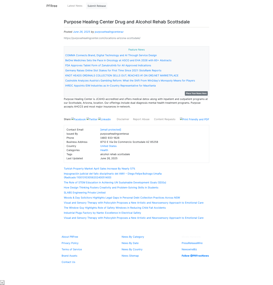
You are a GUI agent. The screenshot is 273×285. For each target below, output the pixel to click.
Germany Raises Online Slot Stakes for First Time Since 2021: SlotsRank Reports (113, 70)
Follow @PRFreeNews (195, 255)
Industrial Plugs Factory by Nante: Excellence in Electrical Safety (102, 212)
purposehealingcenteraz (109, 31)
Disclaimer (123, 119)
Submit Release (97, 5)
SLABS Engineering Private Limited (85, 192)
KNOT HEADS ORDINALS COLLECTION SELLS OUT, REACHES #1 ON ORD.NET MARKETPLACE (122, 75)
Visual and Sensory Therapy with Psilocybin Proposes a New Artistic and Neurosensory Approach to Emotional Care (133, 202)
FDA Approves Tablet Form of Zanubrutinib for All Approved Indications (108, 65)
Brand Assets (69, 255)
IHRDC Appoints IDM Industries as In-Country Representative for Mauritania (110, 85)
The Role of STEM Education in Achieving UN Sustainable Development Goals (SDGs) (115, 182)
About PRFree (70, 236)
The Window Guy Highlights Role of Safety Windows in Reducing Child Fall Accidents (115, 207)
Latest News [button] (74, 5)
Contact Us (68, 262)
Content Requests (164, 119)
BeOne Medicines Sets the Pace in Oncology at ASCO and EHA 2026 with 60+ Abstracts (118, 60)
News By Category (133, 236)
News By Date (130, 243)
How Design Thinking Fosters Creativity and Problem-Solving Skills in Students (111, 187)
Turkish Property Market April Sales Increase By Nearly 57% (99, 168)
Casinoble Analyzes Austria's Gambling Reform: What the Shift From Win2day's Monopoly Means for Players (130, 80)
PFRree (51, 6)
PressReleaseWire (192, 243)
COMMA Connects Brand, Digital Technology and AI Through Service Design (111, 55)
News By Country (132, 249)
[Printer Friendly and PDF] (194, 119)
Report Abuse (141, 119)
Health (104, 150)
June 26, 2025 (81, 31)
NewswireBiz (189, 249)
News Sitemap (130, 255)
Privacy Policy (70, 243)
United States (108, 146)
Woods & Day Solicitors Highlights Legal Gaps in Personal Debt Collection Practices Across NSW (122, 197)
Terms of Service (72, 249)
